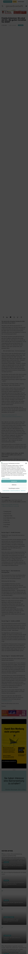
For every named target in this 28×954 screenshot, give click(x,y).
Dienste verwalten (6, 478)
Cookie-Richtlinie (6, 490)
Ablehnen (14, 484)
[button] (26, 463)
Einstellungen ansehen (14, 488)
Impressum (23, 490)
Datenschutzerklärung (15, 490)
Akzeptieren (14, 481)
